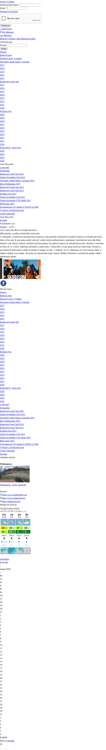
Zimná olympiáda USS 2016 (12, 177)
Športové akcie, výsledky (11, 58)
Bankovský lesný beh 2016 (12, 174)
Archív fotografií (7, 213)
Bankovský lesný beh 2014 (12, 187)
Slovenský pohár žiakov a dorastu (14, 62)
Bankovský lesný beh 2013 (12, 190)
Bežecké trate (6, 55)
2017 (2, 65)
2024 (2, 118)
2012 (2, 75)
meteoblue (4, 559)
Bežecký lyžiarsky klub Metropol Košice (18, 39)
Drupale (10, 741)
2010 (2, 108)
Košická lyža (5, 111)
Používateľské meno (9, 5)
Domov (3, 52)
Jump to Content (7, 1)
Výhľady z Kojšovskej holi (12, 210)
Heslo (3, 8)
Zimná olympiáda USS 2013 (12, 197)
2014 (2, 95)
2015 (2, 91)
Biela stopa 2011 (7, 204)
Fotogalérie (5, 171)
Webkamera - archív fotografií (13, 485)
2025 (2, 151)
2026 (2, 114)
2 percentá (4, 167)
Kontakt (3, 220)
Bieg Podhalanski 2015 (10, 184)
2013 (2, 72)
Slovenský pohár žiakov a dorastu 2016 (17, 180)
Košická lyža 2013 (8, 194)
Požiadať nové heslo (9, 11)
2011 (2, 78)
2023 (2, 157)
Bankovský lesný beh (9, 81)
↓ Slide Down (6, 29)
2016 (2, 68)
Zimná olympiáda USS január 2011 (15, 200)
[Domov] (7, 32)
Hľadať (3, 45)
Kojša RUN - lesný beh (10, 147)
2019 (2, 121)
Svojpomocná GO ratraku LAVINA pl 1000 (19, 207)
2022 (2, 161)
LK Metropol (6, 35)
